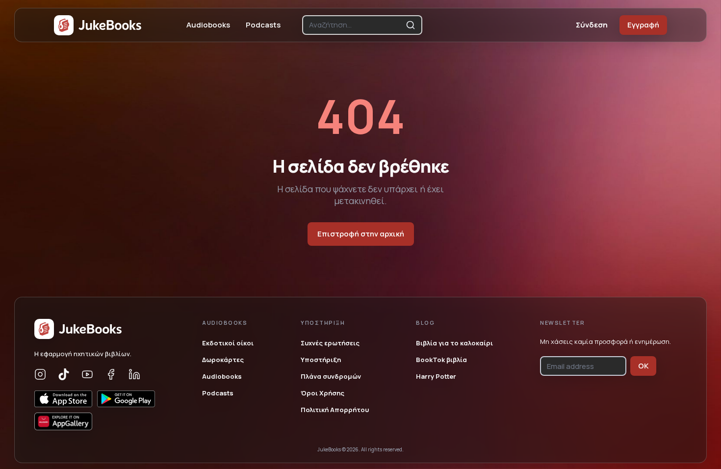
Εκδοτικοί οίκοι (228, 343)
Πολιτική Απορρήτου (335, 409)
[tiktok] (64, 374)
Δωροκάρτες (223, 359)
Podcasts (263, 25)
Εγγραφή (643, 25)
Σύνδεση (592, 25)
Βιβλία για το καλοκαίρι (454, 343)
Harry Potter (436, 376)
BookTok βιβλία (441, 359)
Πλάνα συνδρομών (331, 376)
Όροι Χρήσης (322, 393)
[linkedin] (134, 374)
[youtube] (87, 374)
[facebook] (111, 374)
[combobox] (355, 25)
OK (643, 366)
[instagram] (40, 374)
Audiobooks (208, 25)
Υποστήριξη (321, 359)
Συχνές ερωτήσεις (330, 343)
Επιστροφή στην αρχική (360, 234)
